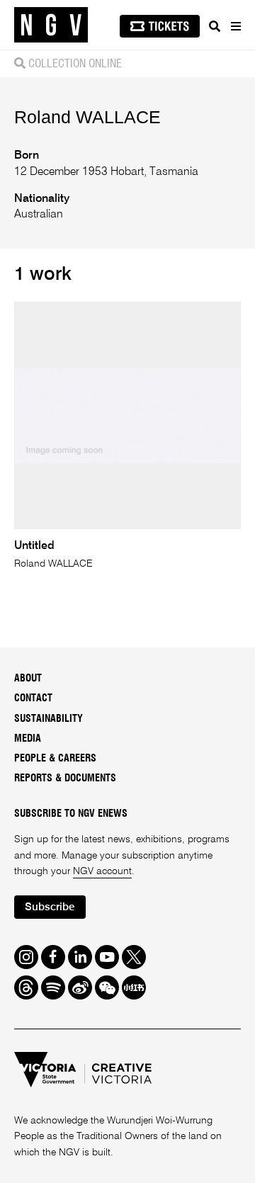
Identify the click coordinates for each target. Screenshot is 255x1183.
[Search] (214, 26)
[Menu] (235, 26)
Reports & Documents (65, 778)
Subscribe (49, 907)
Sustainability (48, 719)
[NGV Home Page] (51, 25)
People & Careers (55, 759)
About (28, 679)
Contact (33, 698)
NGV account (102, 871)
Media (27, 739)
